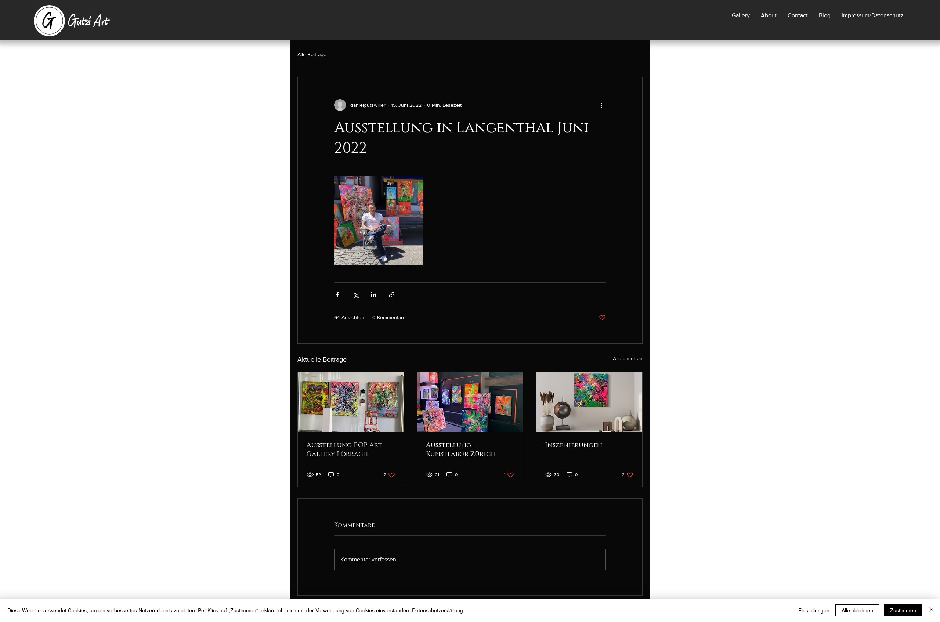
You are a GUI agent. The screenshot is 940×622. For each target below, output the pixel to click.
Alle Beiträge (311, 54)
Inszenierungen (573, 445)
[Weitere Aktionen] (601, 105)
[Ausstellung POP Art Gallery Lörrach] (351, 402)
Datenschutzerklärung (437, 610)
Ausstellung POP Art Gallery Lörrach (344, 450)
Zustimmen (903, 610)
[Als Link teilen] (391, 294)
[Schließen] (931, 610)
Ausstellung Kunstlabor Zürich (461, 450)
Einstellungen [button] (813, 610)
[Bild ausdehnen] (378, 220)
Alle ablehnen (857, 610)
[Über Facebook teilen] (337, 294)
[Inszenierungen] (589, 402)
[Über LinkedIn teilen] (373, 294)
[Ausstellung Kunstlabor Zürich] (470, 402)
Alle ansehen (628, 358)
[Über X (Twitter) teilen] (355, 294)
